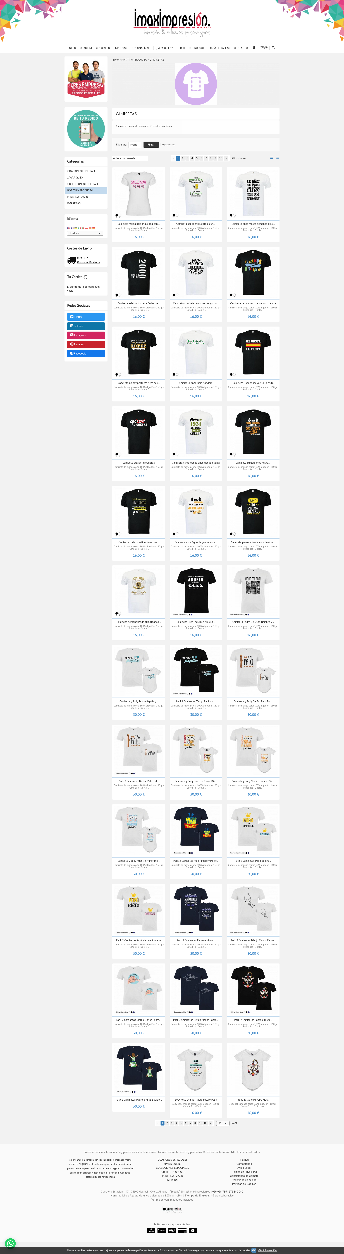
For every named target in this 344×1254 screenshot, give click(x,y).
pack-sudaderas (97, 1164)
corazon (89, 1160)
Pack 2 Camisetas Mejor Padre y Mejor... (195, 860)
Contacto (241, 48)
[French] (72, 228)
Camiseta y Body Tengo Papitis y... (139, 701)
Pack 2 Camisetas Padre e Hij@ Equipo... (139, 1099)
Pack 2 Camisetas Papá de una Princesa (138, 940)
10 (220, 158)
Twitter (78, 317)
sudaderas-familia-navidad (105, 1173)
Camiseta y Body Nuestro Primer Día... (196, 781)
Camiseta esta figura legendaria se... (196, 542)
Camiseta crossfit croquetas (139, 462)
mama (128, 1160)
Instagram (80, 335)
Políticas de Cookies (244, 1184)
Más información (267, 1250)
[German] (75, 228)
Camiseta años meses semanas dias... (253, 223)
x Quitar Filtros (168, 145)
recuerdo (106, 1168)
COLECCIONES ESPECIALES (83, 184)
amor (72, 1160)
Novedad (131, 158)
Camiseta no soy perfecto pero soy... (139, 383)
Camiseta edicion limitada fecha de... (139, 303)
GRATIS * (82, 258)
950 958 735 (219, 1191)
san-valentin (76, 1173)
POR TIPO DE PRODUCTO (191, 48)
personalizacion (124, 1164)
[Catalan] (94, 228)
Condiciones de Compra (244, 1175)
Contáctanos (244, 1163)
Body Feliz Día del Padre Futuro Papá (196, 1099)
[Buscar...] (273, 48)
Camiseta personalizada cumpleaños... (253, 542)
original (83, 1164)
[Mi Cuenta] (253, 48)
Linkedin (78, 326)
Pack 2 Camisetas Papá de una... (253, 860)
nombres (73, 1164)
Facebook (80, 353)
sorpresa (87, 1173)
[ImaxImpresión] (172, 21)
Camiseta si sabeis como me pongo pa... (196, 303)
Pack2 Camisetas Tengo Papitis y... (195, 701)
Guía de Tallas (220, 48)
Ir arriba (244, 1159)
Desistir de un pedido (244, 1180)
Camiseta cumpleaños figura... (253, 462)
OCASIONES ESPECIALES (95, 48)
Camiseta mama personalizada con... (139, 223)
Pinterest (79, 344)
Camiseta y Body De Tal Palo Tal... (253, 701)
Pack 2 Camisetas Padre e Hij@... (253, 1020)
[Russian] (86, 228)
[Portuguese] (83, 228)
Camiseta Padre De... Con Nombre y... (253, 622)
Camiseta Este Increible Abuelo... (196, 622)
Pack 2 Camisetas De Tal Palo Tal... (139, 781)
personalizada (75, 1168)
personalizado (92, 1168)
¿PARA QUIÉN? (164, 48)
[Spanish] (90, 228)
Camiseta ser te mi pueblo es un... (195, 223)
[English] (68, 228)
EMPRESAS (120, 48)
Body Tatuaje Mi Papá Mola (253, 1099)
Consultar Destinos (88, 262)
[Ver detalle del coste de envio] (72, 260)
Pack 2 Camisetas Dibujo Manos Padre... (253, 940)
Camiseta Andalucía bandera (195, 383)
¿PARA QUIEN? (76, 177)
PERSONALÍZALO (141, 48)
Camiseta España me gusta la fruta (253, 383)
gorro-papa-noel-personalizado (109, 1160)
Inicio (72, 48)
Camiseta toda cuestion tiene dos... (138, 542)
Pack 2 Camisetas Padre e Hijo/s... (196, 940)
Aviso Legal (244, 1167)
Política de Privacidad (244, 1172)
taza (112, 1177)
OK (253, 1250)
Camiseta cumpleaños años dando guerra (196, 462)
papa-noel (110, 1164)
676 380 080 (236, 1191)
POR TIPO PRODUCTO (80, 190)
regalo (115, 1168)
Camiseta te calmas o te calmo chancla (253, 303)
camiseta (80, 1160)
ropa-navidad (127, 1168)
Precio (133, 144)
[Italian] (79, 228)
